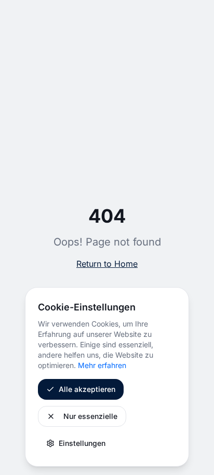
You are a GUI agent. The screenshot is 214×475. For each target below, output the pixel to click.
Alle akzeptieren (87, 389)
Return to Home (107, 264)
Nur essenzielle (90, 416)
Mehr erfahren (102, 365)
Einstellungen (82, 443)
